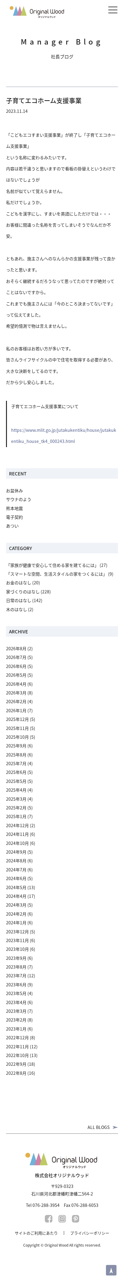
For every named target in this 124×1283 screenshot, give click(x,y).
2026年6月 (16, 666)
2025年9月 (16, 746)
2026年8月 (16, 648)
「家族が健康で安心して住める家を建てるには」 (52, 565)
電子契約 (14, 517)
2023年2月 (16, 1020)
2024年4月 (16, 896)
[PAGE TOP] (111, 1270)
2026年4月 (16, 684)
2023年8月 (16, 967)
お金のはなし (18, 583)
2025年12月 (17, 719)
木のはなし (16, 609)
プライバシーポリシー (89, 1233)
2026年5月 (16, 675)
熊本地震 (14, 508)
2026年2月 (16, 701)
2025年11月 (17, 728)
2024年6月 (16, 878)
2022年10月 (17, 1055)
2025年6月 (16, 772)
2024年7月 (16, 870)
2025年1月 (16, 816)
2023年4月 (16, 1002)
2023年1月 (16, 1029)
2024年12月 (17, 825)
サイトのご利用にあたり (36, 1233)
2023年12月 (17, 932)
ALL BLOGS (99, 1127)
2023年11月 (17, 940)
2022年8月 (16, 1073)
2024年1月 (16, 923)
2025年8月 (16, 755)
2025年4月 (16, 790)
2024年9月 (16, 852)
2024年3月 (16, 905)
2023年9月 (16, 958)
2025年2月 (16, 808)
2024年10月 (17, 843)
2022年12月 (17, 1037)
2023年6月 (16, 985)
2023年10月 (17, 949)
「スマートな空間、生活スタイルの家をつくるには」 (56, 574)
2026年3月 (16, 693)
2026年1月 (16, 710)
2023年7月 (16, 975)
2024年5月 (16, 887)
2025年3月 (16, 799)
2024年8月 (16, 861)
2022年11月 (17, 1046)
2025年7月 (16, 763)
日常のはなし (18, 600)
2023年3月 (16, 1011)
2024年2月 (16, 914)
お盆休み (14, 490)
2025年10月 (17, 737)
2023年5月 (16, 993)
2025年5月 (16, 781)
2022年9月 (16, 1064)
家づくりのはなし (23, 592)
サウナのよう (18, 499)
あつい (12, 526)
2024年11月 (17, 834)
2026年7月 (16, 657)
